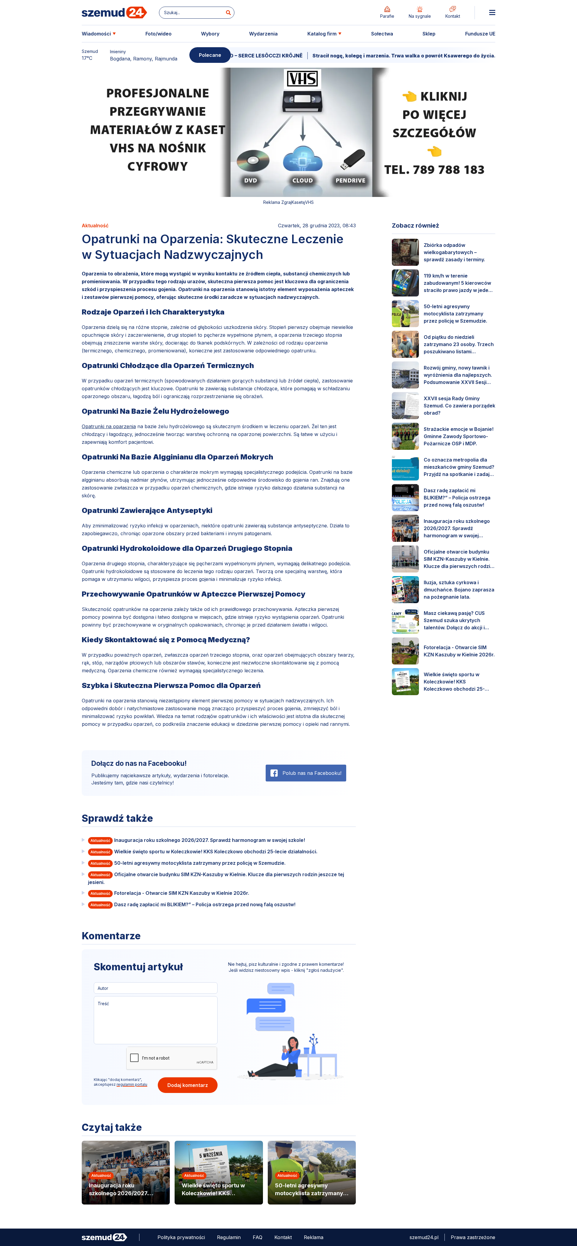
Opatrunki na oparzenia (109, 426)
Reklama (313, 1237)
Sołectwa (382, 34)
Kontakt (283, 1237)
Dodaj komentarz (187, 1085)
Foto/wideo (158, 34)
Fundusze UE (480, 34)
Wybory (210, 34)
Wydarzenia (263, 34)
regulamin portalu (132, 1084)
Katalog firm (322, 34)
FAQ (257, 1237)
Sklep (429, 34)
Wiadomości (96, 34)
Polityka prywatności (181, 1237)
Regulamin (229, 1237)
